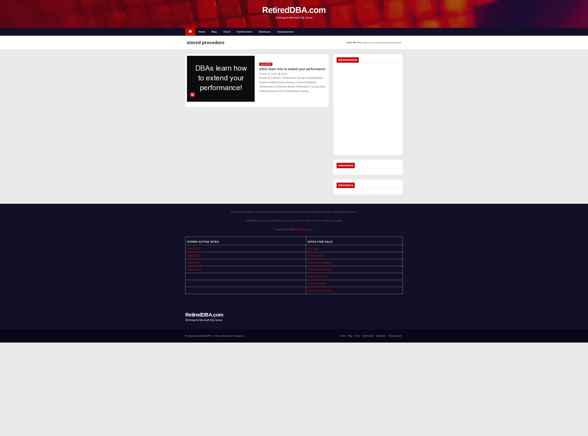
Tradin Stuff (193, 262)
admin (283, 74)
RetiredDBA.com (294, 10)
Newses (225, 336)
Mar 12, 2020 (270, 74)
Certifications (244, 31)
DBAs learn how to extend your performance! (292, 69)
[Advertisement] (368, 87)
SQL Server (266, 64)
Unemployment (285, 31)
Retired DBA (194, 255)
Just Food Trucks (317, 283)
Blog (214, 31)
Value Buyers (194, 269)
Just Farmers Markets (319, 262)
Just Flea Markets (317, 276)
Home (202, 31)
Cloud (227, 31)
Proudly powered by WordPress (199, 336)
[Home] (190, 32)
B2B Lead (313, 248)
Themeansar (238, 336)
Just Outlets (193, 248)
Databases (265, 31)
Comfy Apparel (316, 255)
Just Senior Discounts (320, 290)
